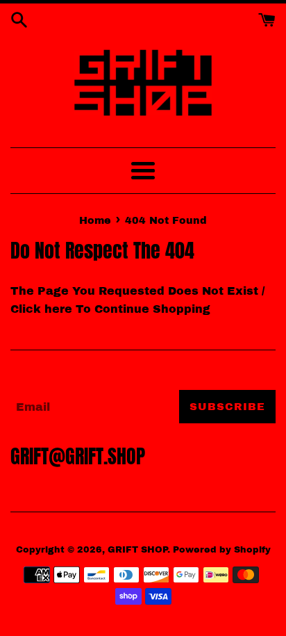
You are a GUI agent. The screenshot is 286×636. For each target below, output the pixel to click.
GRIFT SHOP (137, 550)
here (58, 309)
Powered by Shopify (222, 550)
